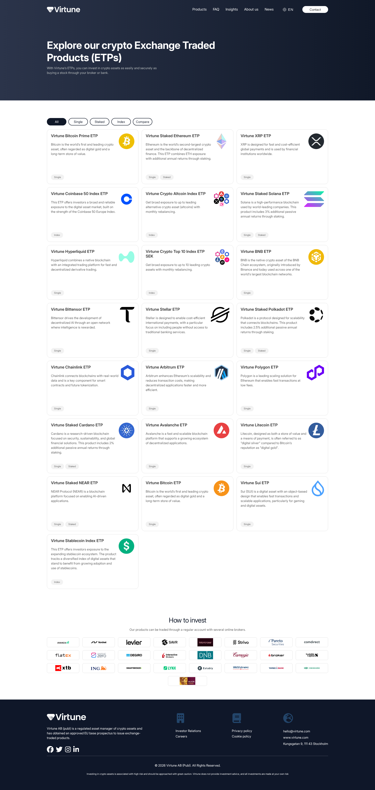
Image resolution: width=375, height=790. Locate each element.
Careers (181, 736)
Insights (232, 9)
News (269, 9)
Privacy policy (242, 731)
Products (199, 9)
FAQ (216, 9)
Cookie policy (241, 736)
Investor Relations (188, 731)
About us (251, 9)
